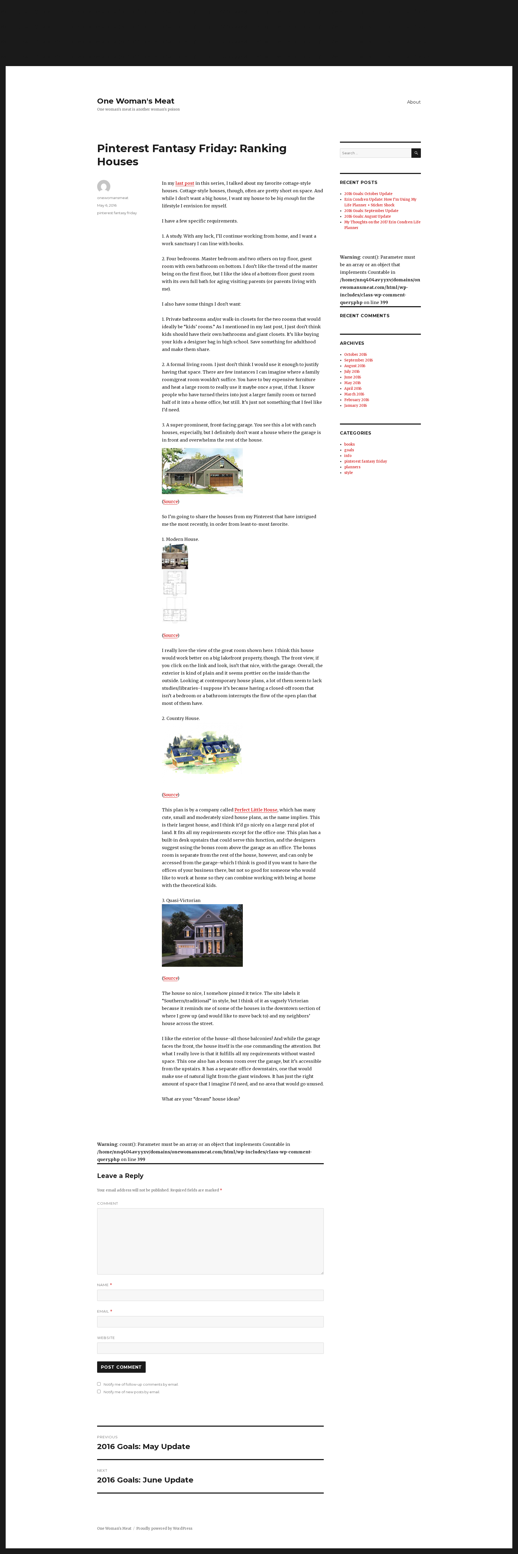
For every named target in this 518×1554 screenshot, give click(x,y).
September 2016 (358, 360)
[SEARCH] (416, 153)
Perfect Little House (255, 809)
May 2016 (352, 383)
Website (106, 1338)
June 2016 (352, 377)
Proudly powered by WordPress (164, 1528)
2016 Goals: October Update (368, 194)
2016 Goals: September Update (371, 211)
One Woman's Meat (136, 100)
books (349, 444)
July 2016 (352, 371)
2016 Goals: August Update (367, 216)
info (348, 455)
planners (352, 467)
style (348, 472)
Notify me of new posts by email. (132, 1392)
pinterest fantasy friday (117, 213)
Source (170, 501)
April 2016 (353, 388)
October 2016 (355, 354)
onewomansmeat (112, 198)
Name (104, 1285)
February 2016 (356, 400)
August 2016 (354, 366)
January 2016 (355, 405)
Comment (107, 1203)
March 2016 (354, 394)
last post (184, 183)
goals (349, 450)
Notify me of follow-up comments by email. (141, 1384)
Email (105, 1311)
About (414, 102)
